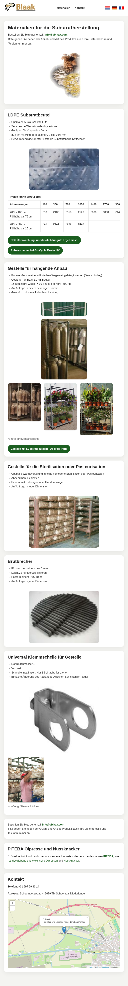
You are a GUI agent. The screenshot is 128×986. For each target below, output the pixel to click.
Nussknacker (71, 860)
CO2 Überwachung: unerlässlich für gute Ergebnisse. (44, 240)
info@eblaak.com (56, 34)
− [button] (12, 908)
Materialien (63, 7)
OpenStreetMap (102, 967)
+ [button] (12, 903)
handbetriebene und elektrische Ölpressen (33, 860)
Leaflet (90, 967)
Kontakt (79, 7)
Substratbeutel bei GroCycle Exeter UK (35, 250)
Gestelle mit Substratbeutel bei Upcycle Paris (39, 448)
